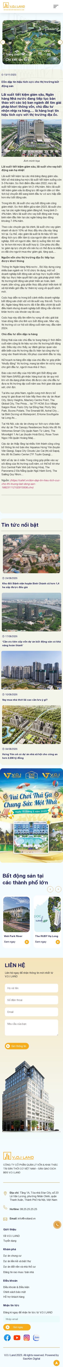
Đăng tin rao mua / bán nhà (18, 1272)
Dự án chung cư (12, 1255)
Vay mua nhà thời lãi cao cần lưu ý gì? (24, 699)
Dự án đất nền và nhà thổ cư (19, 1266)
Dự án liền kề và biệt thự (17, 1261)
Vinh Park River (13, 936)
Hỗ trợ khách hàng (13, 1296)
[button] (2, 42)
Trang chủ (12, 54)
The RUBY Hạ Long (46, 936)
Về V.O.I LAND (11, 1235)
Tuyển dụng (9, 1240)
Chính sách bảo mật (14, 1291)
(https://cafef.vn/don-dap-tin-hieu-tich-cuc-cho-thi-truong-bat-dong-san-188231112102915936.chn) (30, 484)
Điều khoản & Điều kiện (16, 1287)
